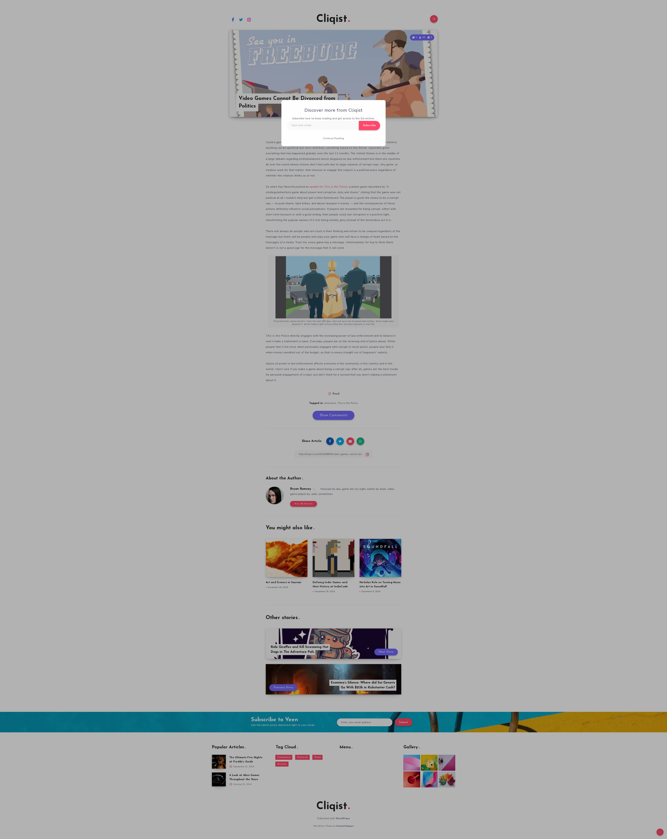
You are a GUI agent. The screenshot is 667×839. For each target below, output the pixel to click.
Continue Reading (333, 138)
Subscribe (369, 125)
